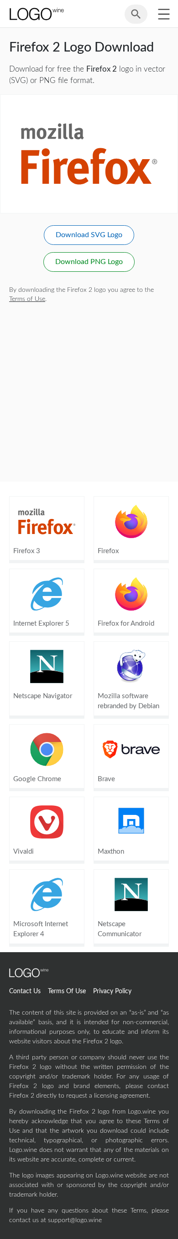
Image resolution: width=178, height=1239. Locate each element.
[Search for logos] (136, 18)
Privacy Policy (112, 991)
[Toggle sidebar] (163, 14)
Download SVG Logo (89, 234)
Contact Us (25, 991)
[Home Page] (36, 13)
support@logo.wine (75, 1220)
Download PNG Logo (89, 261)
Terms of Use (27, 299)
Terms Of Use (67, 991)
